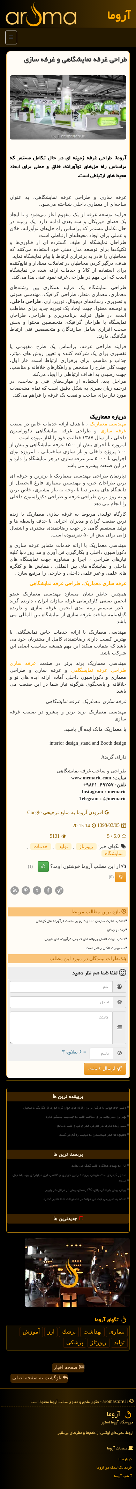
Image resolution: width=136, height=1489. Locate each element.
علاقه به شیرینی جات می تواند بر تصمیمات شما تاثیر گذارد (84, 1198)
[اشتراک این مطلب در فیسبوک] (48, 889)
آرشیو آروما (123, 1476)
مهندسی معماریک (108, 423)
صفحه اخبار (66, 1367)
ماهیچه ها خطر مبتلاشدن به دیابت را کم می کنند (92, 1134)
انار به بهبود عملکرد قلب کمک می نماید (98, 1165)
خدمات (40, 846)
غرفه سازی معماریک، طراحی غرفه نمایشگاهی (78, 583)
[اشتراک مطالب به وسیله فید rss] (15, 889)
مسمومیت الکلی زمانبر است (105, 948)
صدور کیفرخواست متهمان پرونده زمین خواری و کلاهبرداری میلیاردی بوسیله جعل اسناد (69, 1177)
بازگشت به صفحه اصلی (37, 1377)
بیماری (116, 1332)
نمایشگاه (114, 853)
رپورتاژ (86, 846)
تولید (63, 846)
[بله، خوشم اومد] (43, 866)
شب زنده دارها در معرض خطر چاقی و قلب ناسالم (91, 1125)
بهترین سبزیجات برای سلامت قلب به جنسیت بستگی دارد (86, 1116)
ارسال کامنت (102, 1068)
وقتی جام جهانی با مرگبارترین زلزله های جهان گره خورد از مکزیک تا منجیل (74, 1107)
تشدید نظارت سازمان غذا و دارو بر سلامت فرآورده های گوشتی (80, 920)
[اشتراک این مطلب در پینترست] (26, 889)
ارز (50, 1332)
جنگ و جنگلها (116, 930)
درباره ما (125, 1459)
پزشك (69, 1332)
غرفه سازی (113, 430)
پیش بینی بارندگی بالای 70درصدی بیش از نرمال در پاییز (85, 1189)
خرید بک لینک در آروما (114, 1467)
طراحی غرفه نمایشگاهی (98, 670)
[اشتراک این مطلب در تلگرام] (59, 889)
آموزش (31, 1332)
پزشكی (74, 1342)
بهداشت (92, 1332)
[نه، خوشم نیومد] (120, 877)
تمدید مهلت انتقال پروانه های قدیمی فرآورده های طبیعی (85, 939)
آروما (119, 15)
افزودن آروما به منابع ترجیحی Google (66, 812)
